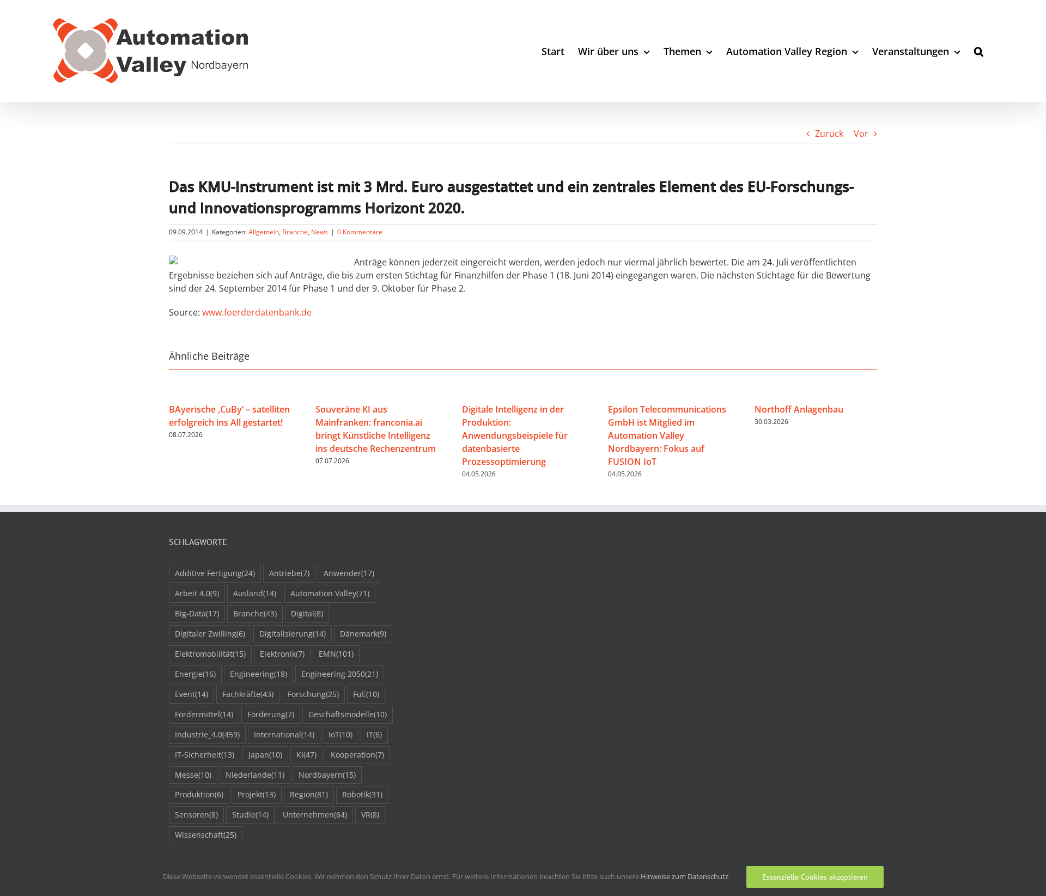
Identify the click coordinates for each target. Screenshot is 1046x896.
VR (370, 814)
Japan (265, 754)
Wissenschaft (205, 835)
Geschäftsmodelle (347, 714)
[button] (978, 51)
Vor (861, 134)
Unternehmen (315, 814)
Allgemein (263, 232)
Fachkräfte (247, 694)
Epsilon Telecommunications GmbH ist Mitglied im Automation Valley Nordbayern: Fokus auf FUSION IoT (667, 435)
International (284, 734)
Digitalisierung (292, 633)
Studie (250, 814)
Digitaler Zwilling (210, 633)
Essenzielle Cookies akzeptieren (815, 877)
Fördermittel (204, 714)
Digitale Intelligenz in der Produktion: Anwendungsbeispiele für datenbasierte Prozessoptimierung (515, 435)
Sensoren (196, 814)
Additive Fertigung (215, 573)
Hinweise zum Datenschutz (684, 876)
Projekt (257, 794)
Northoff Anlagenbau (799, 409)
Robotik (362, 794)
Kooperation (357, 754)
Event (191, 694)
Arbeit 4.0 (197, 593)
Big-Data (197, 613)
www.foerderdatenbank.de (257, 312)
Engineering (258, 674)
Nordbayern (327, 775)
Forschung (313, 694)
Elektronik (282, 654)
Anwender (349, 573)
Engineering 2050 (339, 674)
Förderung (270, 714)
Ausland (254, 593)
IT (374, 734)
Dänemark (363, 633)
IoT (340, 734)
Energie (195, 674)
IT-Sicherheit (204, 754)
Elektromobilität (210, 654)
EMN (336, 654)
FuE (366, 694)
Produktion (199, 794)
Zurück (829, 134)
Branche (295, 232)
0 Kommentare (359, 232)
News (319, 232)
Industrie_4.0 (207, 734)
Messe (193, 775)
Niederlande (255, 775)
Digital (307, 613)
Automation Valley (329, 593)
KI (306, 754)
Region (309, 794)
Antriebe (289, 573)
